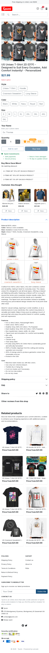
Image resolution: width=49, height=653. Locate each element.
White (14, 104)
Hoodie (23, 88)
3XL (35, 114)
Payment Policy (6, 576)
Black (5, 104)
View (10, 211)
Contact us (29, 560)
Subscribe (41, 591)
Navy (23, 104)
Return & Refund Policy (9, 572)
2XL (28, 114)
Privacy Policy (6, 564)
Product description (10, 219)
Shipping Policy (6, 560)
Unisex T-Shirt (9, 88)
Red (41, 104)
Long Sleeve (31, 93)
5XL (4, 119)
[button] (3, 14)
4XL (43, 114)
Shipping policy (8, 379)
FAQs (27, 568)
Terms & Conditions (8, 568)
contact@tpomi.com (10, 617)
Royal (32, 104)
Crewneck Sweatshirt (12, 93)
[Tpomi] (6, 9)
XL (21, 114)
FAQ (3, 385)
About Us (28, 564)
